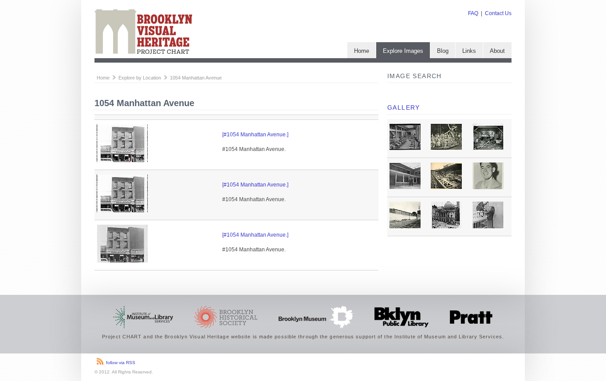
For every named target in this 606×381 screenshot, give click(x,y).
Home (361, 51)
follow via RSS (120, 362)
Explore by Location (139, 77)
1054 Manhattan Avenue (196, 77)
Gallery (403, 107)
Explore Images (403, 51)
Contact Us (498, 13)
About (497, 51)
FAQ (473, 13)
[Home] (143, 52)
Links (469, 51)
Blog (443, 51)
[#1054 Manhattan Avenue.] (255, 134)
